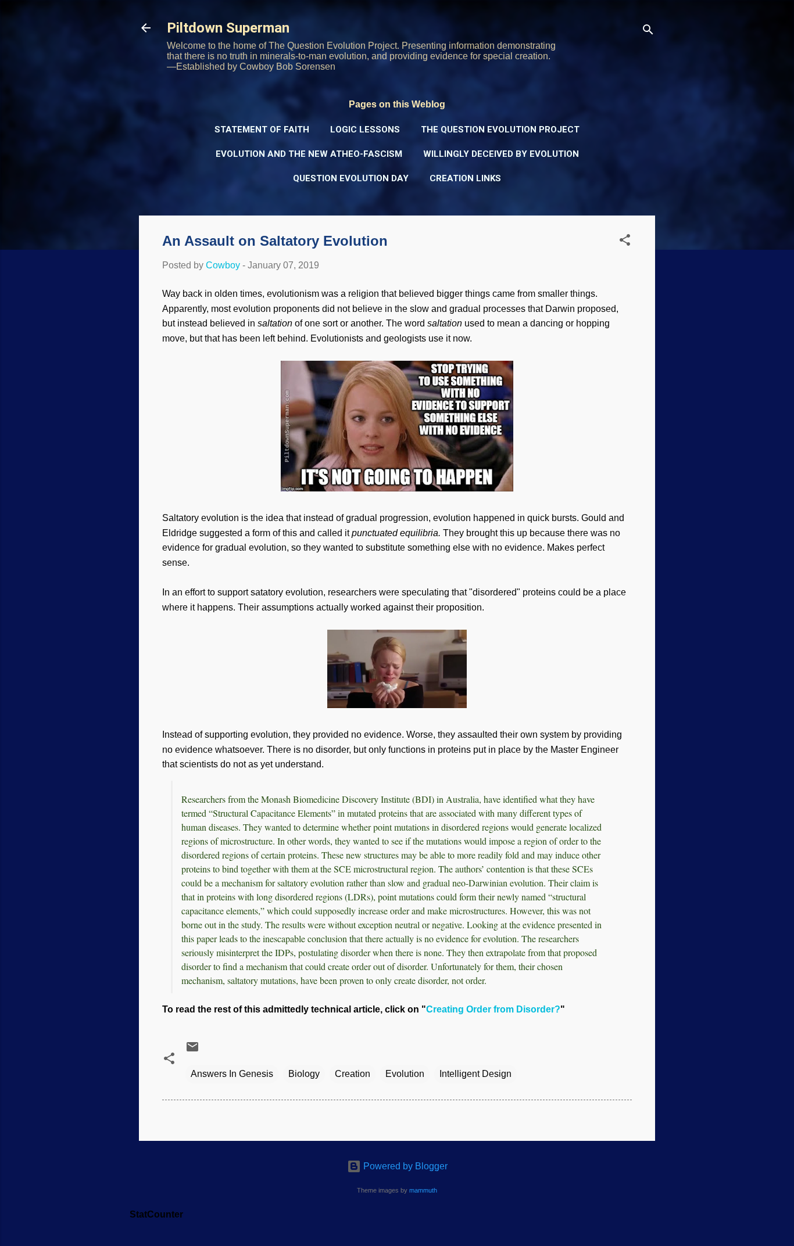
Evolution (404, 1074)
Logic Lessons (365, 129)
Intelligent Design (475, 1074)
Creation (352, 1074)
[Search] (648, 31)
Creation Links (465, 178)
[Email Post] (192, 1050)
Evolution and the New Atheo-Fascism (309, 154)
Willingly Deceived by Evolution (501, 154)
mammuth (423, 1190)
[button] (625, 242)
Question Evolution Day (351, 178)
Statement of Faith (261, 129)
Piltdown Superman (228, 28)
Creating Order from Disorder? (493, 1009)
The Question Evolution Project (500, 129)
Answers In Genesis (232, 1074)
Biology (304, 1074)
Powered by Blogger (404, 1166)
